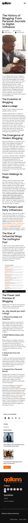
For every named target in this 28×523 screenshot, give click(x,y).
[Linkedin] (5, 489)
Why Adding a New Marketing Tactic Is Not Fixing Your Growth (14, 445)
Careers (6, 498)
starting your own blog (17, 395)
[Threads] (14, 489)
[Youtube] (21, 489)
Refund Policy (14, 519)
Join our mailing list (9, 501)
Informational (7, 32)
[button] (24, 3)
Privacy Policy (22, 519)
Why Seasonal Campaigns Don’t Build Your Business (13, 462)
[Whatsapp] (5, 491)
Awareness (6, 427)
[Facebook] (8, 489)
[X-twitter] (18, 489)
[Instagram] (11, 489)
